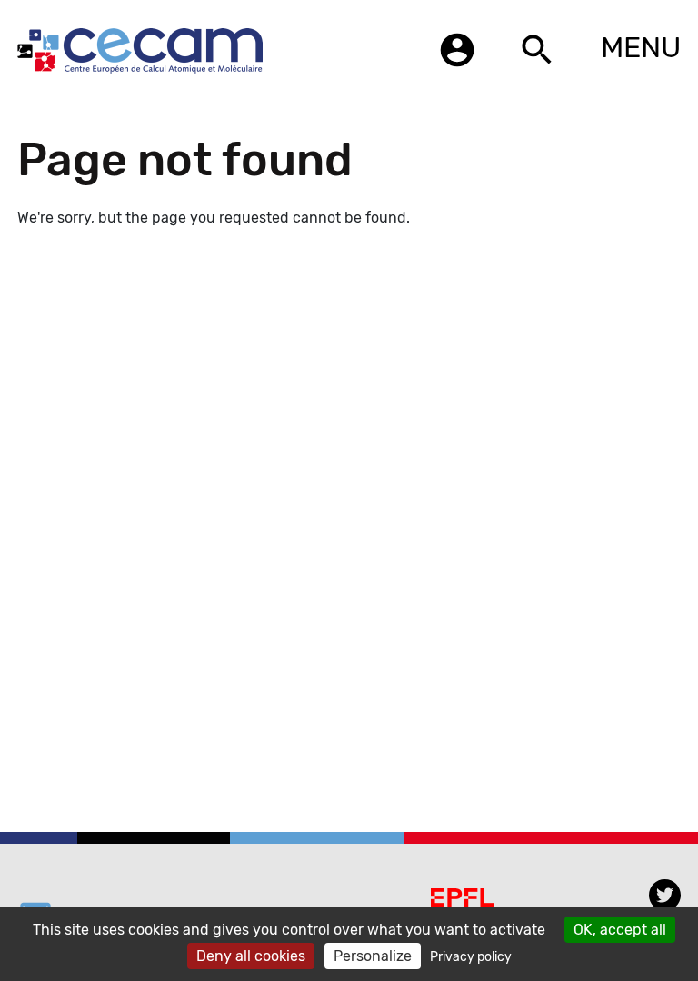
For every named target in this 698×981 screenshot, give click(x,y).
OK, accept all (619, 929)
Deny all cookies (250, 956)
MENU (641, 47)
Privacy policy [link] (471, 957)
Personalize (373, 956)
